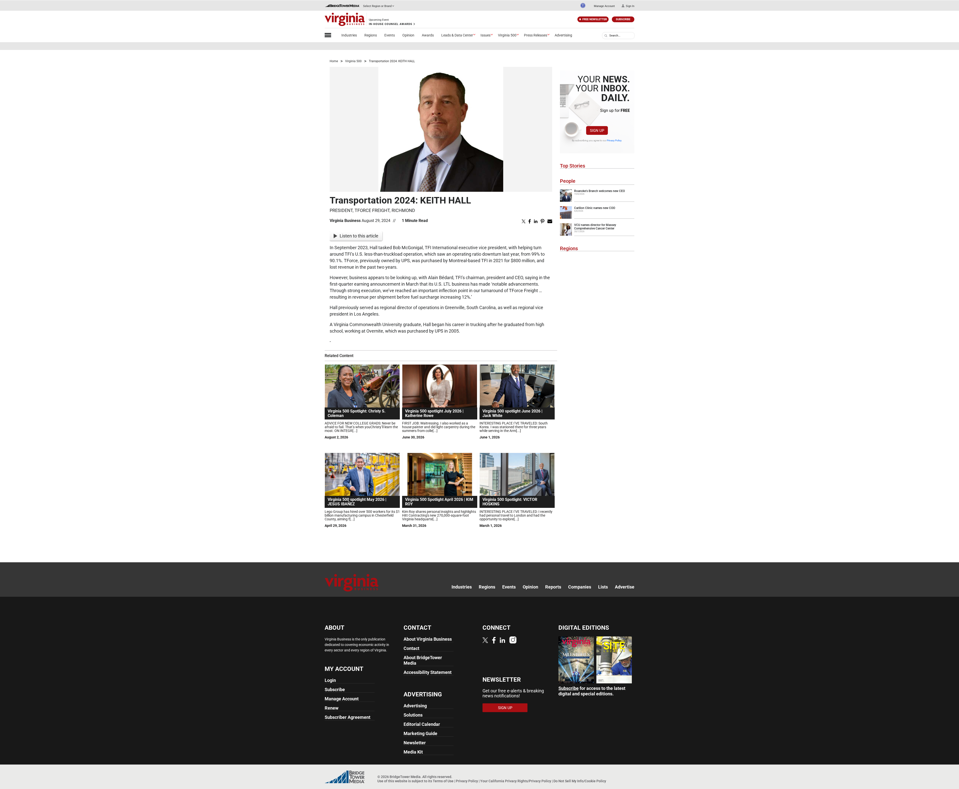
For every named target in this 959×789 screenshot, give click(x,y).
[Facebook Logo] (494, 640)
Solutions (413, 715)
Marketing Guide (420, 733)
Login (330, 680)
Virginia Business (345, 220)
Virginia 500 (507, 35)
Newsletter (415, 742)
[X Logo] (485, 640)
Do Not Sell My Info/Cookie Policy (579, 781)
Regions (370, 35)
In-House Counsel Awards (390, 24)
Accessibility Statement (428, 672)
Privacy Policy (614, 140)
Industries (349, 35)
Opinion (408, 35)
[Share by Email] (549, 220)
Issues (485, 35)
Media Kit (413, 752)
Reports (553, 587)
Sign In (630, 6)
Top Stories (572, 166)
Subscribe (623, 19)
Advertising (563, 35)
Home (334, 61)
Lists (603, 587)
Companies (579, 587)
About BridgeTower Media (423, 660)
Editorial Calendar (422, 724)
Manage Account (604, 6)
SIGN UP (597, 130)
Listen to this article (359, 235)
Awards (428, 35)
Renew (331, 708)
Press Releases (535, 35)
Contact (411, 648)
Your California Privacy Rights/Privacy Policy (515, 781)
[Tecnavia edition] (576, 659)
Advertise (624, 587)
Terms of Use (443, 781)
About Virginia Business (428, 639)
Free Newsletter (594, 19)
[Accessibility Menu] (582, 5)
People (567, 181)
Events (389, 35)
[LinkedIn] (502, 640)
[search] (605, 35)
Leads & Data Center (457, 35)
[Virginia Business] (345, 19)
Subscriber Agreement (347, 717)
